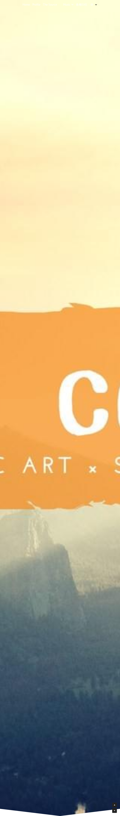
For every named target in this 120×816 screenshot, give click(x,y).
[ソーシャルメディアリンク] (92, 4)
